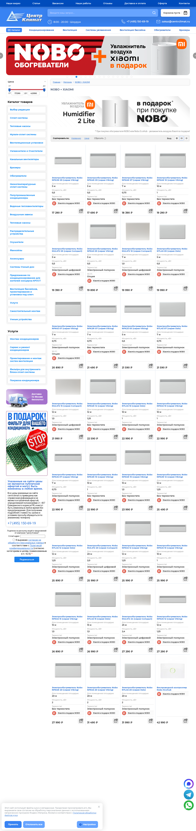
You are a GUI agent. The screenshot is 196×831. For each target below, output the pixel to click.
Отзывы (107, 3)
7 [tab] (95, 77)
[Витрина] (181, 138)
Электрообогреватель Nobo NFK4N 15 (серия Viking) (137, 475)
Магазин (67, 82)
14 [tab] (127, 77)
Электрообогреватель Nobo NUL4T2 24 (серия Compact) (137, 617)
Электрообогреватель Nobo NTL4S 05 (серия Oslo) (172, 249)
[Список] (177, 138)
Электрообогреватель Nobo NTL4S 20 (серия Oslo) (137, 688)
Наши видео (13, 3)
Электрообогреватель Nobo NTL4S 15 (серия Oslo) (102, 617)
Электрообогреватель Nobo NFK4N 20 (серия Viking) (67, 688)
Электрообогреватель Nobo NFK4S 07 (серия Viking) (67, 327)
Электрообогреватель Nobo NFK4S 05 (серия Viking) (102, 249)
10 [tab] (108, 77)
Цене (86, 138)
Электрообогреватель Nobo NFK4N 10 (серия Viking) (172, 178)
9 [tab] (104, 77)
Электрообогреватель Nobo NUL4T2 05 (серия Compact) (67, 249)
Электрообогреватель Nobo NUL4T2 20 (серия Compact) (102, 546)
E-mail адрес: (14, 536)
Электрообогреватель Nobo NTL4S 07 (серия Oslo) (172, 327)
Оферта (162, 3)
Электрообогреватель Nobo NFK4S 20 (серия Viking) (102, 688)
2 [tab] (72, 77)
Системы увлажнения (98, 30)
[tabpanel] (98, 55)
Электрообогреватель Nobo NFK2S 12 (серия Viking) (172, 617)
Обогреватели (162, 30)
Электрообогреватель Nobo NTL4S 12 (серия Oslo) (67, 546)
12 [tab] (118, 77)
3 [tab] (76, 77)
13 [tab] (122, 77)
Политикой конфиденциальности (25, 547)
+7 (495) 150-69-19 (138, 21)
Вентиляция (70, 30)
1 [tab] (67, 77)
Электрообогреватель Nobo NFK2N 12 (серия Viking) (172, 475)
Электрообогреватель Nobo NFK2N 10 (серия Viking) (102, 475)
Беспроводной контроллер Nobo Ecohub (172, 688)
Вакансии (58, 3)
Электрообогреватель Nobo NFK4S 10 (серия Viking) (172, 404)
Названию (76, 138)
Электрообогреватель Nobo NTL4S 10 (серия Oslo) (137, 404)
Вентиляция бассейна (132, 30)
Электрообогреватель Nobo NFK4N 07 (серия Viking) (137, 178)
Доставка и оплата (135, 3)
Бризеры (184, 30)
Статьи (36, 3)
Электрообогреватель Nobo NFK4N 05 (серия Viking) (102, 178)
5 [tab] (86, 77)
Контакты (184, 3)
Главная (56, 82)
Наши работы (83, 3)
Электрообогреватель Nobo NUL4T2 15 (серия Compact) (67, 404)
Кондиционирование (41, 30)
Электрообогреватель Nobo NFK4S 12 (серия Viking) (137, 546)
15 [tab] (131, 77)
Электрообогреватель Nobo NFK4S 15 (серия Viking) (67, 617)
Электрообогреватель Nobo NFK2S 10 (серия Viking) (172, 546)
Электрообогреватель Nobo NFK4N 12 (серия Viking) (102, 404)
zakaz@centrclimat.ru (176, 21)
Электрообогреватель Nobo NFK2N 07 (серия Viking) (102, 327)
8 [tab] (99, 77)
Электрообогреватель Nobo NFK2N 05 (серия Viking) (67, 178)
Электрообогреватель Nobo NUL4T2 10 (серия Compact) (137, 249)
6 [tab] (90, 77)
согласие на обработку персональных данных (26, 541)
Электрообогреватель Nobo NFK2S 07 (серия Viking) (67, 475)
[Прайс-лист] (186, 138)
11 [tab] (113, 77)
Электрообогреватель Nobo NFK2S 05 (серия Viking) (137, 327)
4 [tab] (81, 77)
